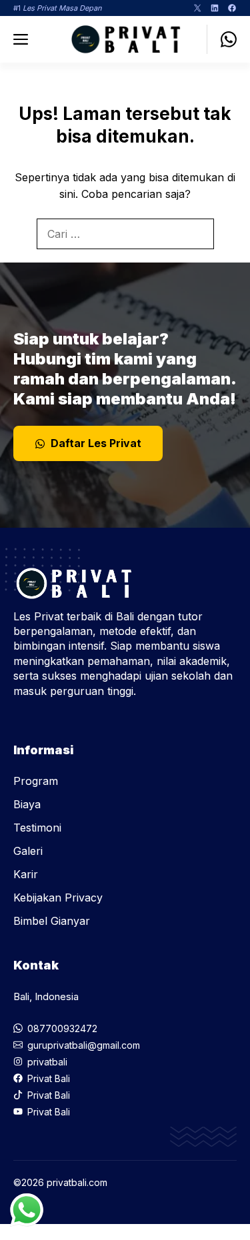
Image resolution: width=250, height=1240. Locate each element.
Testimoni (37, 827)
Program (35, 781)
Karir (25, 874)
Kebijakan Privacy (58, 897)
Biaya (27, 804)
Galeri (28, 851)
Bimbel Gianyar (51, 921)
